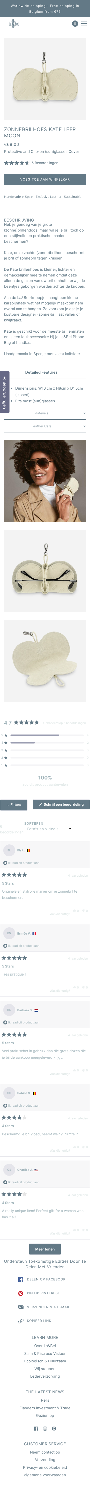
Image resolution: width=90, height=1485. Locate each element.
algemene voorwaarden (45, 1475)
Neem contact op (45, 1452)
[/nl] (18, 23)
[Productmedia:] (45, 481)
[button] (31, 163)
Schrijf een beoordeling (66, 805)
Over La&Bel (45, 1345)
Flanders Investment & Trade (45, 1408)
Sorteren (34, 823)
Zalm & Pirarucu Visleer (45, 1353)
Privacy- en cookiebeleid (45, 1467)
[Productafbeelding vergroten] (45, 79)
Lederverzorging (45, 1376)
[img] (36, 1428)
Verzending (45, 1459)
